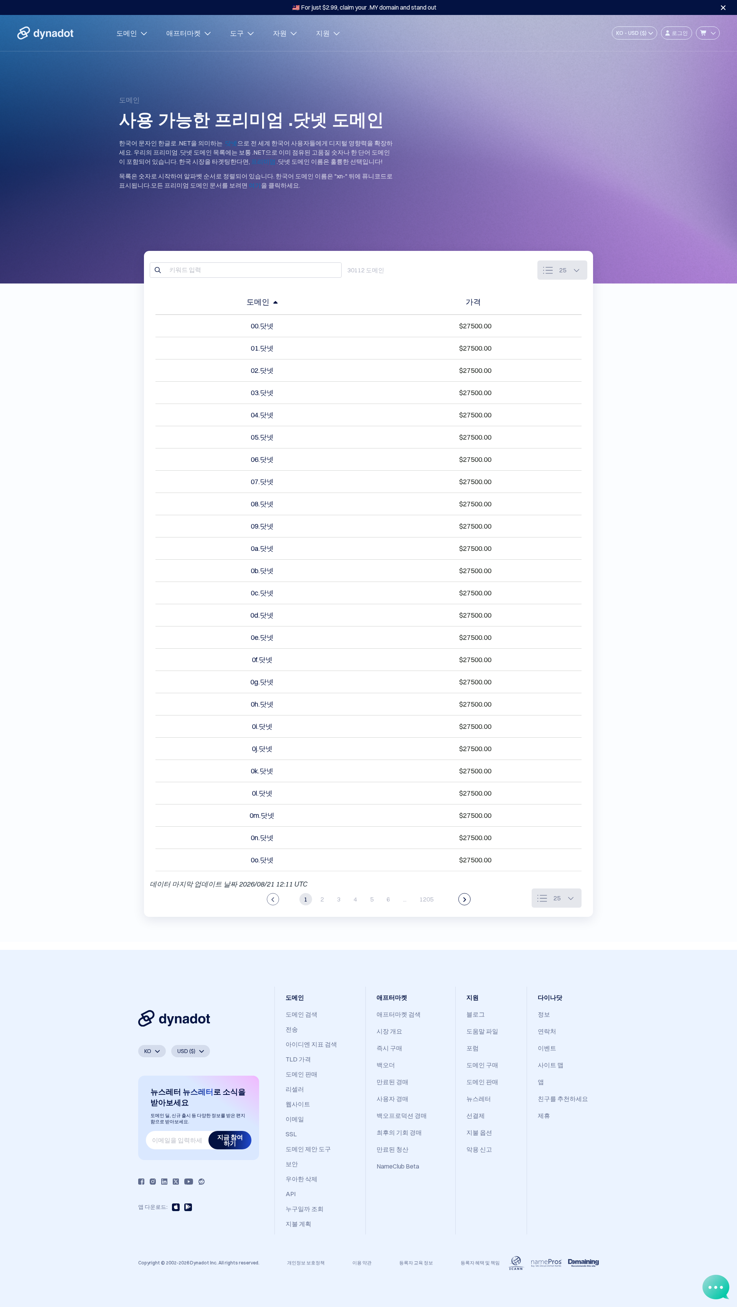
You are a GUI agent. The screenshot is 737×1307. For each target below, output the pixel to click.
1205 (426, 899)
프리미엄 (263, 161)
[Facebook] (141, 1181)
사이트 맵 (550, 1065)
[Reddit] (201, 1181)
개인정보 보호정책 (306, 1263)
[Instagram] (153, 1181)
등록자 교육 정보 (416, 1263)
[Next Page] (464, 899)
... (405, 899)
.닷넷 (230, 143)
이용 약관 (362, 1263)
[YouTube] (188, 1181)
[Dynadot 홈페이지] (45, 33)
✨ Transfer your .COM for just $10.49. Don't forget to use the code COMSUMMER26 (364, 7)
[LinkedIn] (164, 1181)
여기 (255, 185)
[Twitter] (176, 1181)
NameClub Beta (398, 1166)
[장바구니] (708, 33)
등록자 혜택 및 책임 (480, 1263)
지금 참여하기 (230, 1140)
